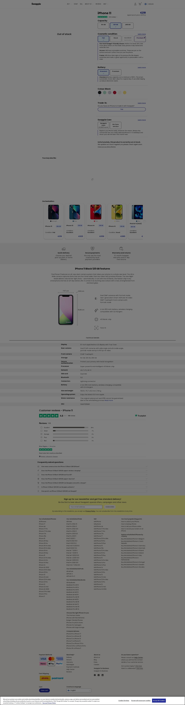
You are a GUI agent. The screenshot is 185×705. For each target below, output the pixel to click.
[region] (92, 700)
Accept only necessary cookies (141, 700)
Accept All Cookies (159, 700)
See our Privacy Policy (49, 703)
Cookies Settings (123, 700)
